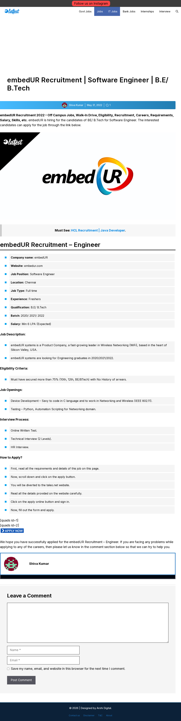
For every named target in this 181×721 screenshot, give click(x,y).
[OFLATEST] (12, 11)
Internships (147, 11)
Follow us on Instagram (91, 3)
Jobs (100, 11)
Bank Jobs (129, 11)
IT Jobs (112, 11)
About (109, 715)
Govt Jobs (85, 11)
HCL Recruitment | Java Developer (98, 230)
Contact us (74, 715)
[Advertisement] (90, 42)
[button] (177, 11)
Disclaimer (88, 715)
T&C (100, 715)
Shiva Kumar (39, 563)
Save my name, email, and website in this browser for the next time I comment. (68, 668)
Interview (164, 11)
